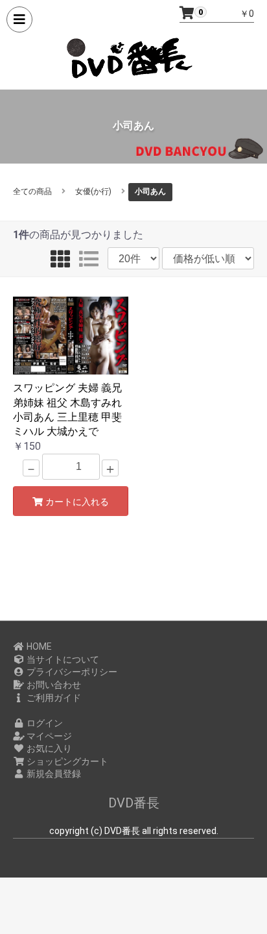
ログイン (44, 723)
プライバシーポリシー (71, 672)
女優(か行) (93, 191)
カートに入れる (76, 502)
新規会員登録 (53, 773)
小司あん (150, 191)
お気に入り (48, 748)
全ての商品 (32, 191)
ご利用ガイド (53, 698)
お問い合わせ (53, 685)
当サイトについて (62, 659)
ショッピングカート (66, 761)
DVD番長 (133, 803)
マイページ (48, 736)
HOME (38, 646)
